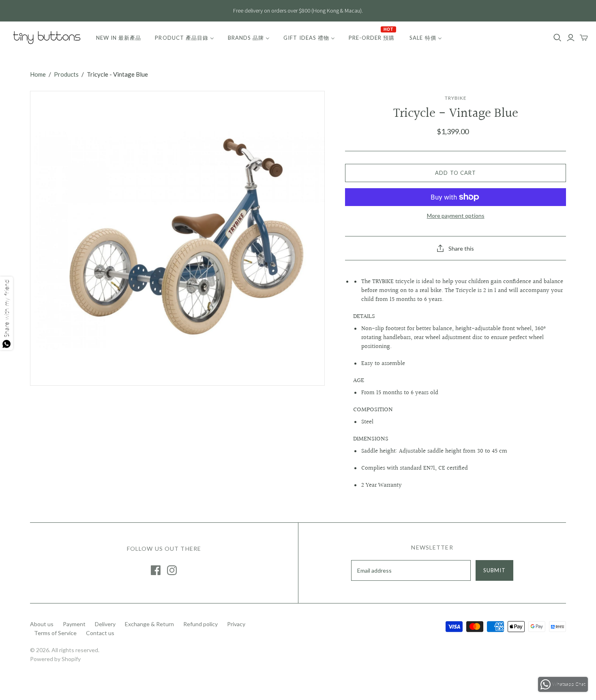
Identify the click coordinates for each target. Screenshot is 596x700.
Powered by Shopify (55, 658)
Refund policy (200, 624)
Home (38, 74)
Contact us (100, 632)
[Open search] (557, 38)
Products (66, 74)
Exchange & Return (149, 624)
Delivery (105, 624)
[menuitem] (118, 37)
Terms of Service (55, 632)
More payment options (456, 215)
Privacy (236, 624)
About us (42, 624)
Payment (74, 624)
